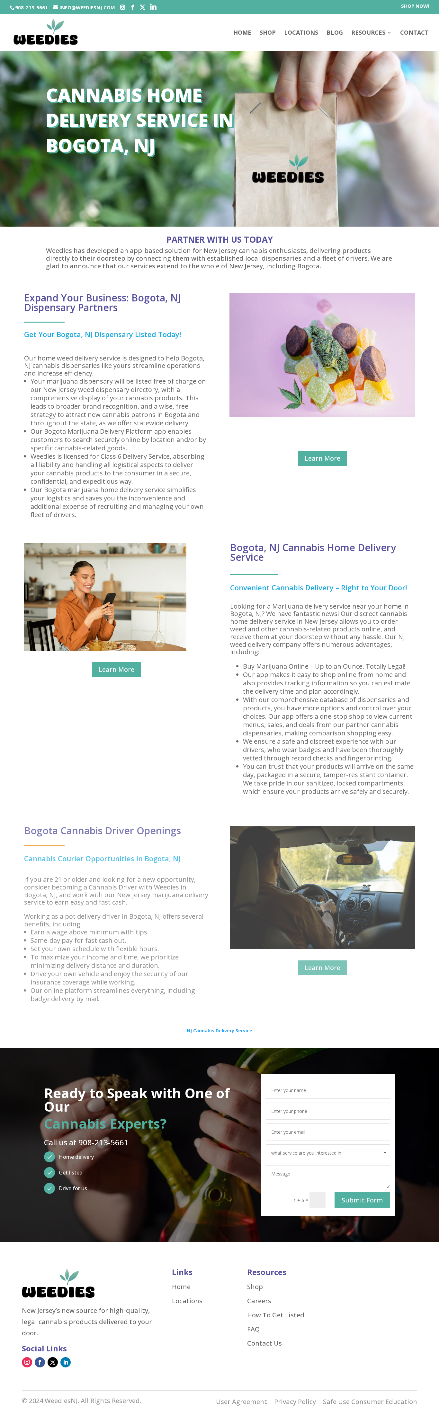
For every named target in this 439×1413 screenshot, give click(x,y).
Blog (335, 33)
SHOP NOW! (415, 6)
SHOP (268, 33)
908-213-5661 (31, 7)
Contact (414, 33)
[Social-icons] (122, 7)
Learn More (322, 458)
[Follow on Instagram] (27, 1362)
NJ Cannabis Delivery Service (219, 1030)
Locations (301, 33)
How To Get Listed (275, 1315)
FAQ (253, 1329)
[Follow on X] (53, 1362)
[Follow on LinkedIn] (65, 1362)
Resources (368, 33)
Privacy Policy (295, 1403)
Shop (255, 1287)
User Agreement (241, 1403)
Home (242, 33)
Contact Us (264, 1343)
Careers (259, 1301)
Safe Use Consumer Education (370, 1403)
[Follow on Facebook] (40, 1362)
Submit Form (362, 1200)
